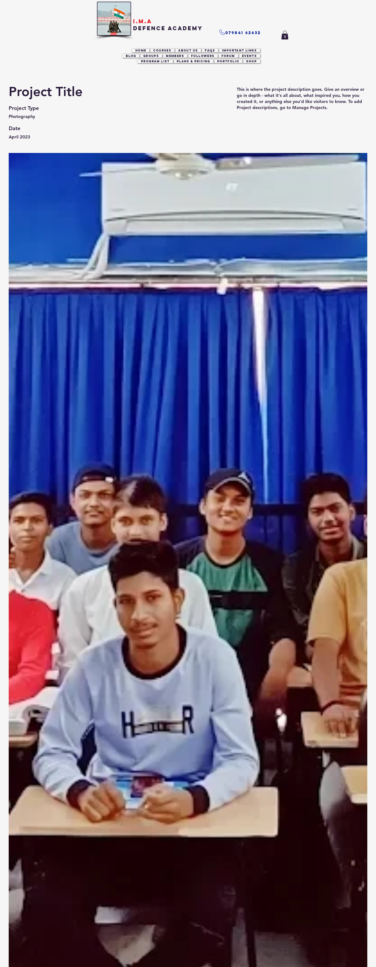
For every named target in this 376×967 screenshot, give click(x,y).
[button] (285, 35)
